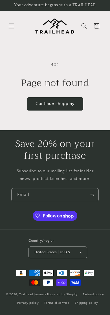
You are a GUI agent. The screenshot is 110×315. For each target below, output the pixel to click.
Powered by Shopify (62, 294)
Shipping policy (86, 303)
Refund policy (93, 294)
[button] (11, 26)
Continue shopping (55, 103)
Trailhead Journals (32, 294)
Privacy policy (28, 303)
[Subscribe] (92, 194)
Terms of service (56, 303)
